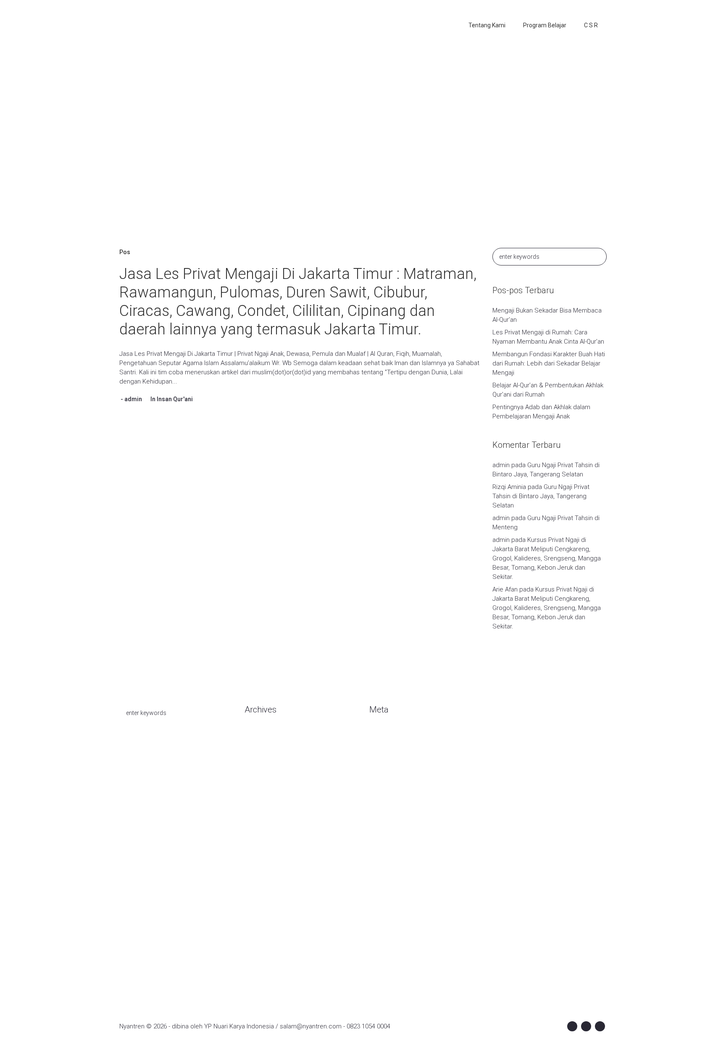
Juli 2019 (257, 887)
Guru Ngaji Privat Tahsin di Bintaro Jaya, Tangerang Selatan (540, 496)
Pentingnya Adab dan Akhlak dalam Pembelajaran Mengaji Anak (541, 411)
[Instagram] (586, 1026)
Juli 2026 (257, 748)
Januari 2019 (262, 912)
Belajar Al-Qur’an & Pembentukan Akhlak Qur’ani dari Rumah (547, 389)
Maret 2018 (260, 975)
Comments (392, 761)
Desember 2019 (267, 824)
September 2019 (268, 862)
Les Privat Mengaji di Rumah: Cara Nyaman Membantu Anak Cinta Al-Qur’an (548, 337)
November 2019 (267, 837)
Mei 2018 (257, 963)
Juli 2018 (257, 950)
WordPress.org (390, 774)
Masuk (378, 736)
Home (312, 153)
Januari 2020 (262, 811)
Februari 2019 (264, 900)
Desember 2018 (267, 925)
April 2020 (258, 786)
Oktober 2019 (263, 849)
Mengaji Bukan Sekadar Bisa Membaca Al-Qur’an (547, 315)
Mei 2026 (257, 761)
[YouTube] (600, 1026)
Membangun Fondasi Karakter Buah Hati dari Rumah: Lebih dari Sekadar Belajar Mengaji (548, 363)
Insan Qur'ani (175, 399)
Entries (385, 748)
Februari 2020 (264, 799)
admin (133, 399)
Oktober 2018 (263, 937)
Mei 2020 (257, 774)
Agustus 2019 (264, 874)
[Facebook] (572, 1026)
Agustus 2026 (264, 736)
